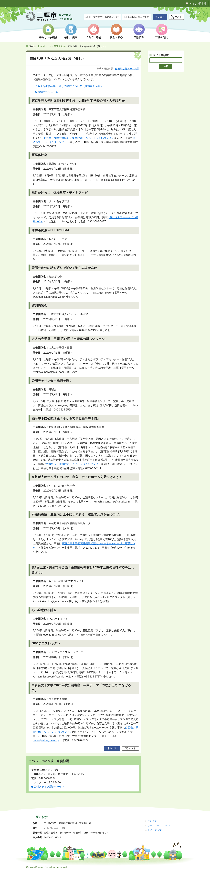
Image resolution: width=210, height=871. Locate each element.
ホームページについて (159, 825)
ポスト (178, 17)
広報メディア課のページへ (49, 786)
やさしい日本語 (198, 3)
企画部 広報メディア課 (127, 68)
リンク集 (152, 821)
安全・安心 (116, 37)
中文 (146, 17)
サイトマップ (154, 830)
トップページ (44, 46)
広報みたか (59, 46)
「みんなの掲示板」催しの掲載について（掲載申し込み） (69, 86)
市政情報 (139, 37)
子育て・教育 (94, 37)
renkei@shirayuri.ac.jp (46, 740)
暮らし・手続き (48, 37)
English (132, 17)
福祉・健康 (70, 37)
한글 (140, 17)
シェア (161, 17)
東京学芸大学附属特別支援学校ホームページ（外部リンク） (78, 138)
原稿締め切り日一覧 (47, 92)
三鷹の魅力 (161, 37)
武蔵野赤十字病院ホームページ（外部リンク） (73, 464)
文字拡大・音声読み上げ (106, 17)
